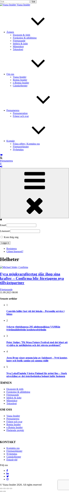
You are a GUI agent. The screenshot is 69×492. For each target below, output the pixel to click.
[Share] (4, 488)
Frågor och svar (21, 116)
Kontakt (10, 140)
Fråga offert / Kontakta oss (26, 143)
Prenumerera (12, 110)
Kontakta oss (13, 448)
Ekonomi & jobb (14, 389)
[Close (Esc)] (1, 488)
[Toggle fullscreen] (7, 488)
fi (0, 163)
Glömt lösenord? (14, 251)
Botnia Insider (20, 79)
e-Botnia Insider (21, 82)
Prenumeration (20, 113)
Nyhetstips (18, 149)
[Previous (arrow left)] (1, 491)
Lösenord (5, 231)
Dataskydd (11, 459)
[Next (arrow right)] (4, 491)
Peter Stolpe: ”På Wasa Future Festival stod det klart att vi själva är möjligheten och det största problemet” (37, 344)
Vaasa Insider (23, 4)
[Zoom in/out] (11, 488)
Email (3, 225)
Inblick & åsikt (20, 43)
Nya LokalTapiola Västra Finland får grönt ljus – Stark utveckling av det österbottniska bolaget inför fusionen (36, 375)
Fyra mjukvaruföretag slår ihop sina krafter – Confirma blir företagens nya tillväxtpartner (32, 278)
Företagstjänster (21, 146)
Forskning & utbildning (25, 37)
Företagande (19, 40)
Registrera (11, 248)
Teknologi (18, 49)
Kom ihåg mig (10, 237)
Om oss (10, 74)
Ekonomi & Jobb (21, 35)
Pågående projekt (15, 430)
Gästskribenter (20, 85)
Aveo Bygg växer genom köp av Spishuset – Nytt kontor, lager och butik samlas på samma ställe (37, 359)
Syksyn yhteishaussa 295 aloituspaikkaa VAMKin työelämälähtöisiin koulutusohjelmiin (33, 328)
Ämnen (10, 32)
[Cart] (1, 155)
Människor (18, 46)
